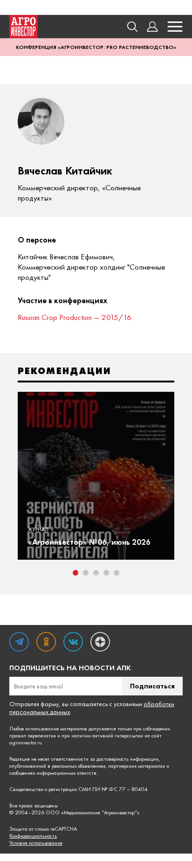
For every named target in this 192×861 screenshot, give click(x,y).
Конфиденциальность (33, 836)
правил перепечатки (32, 735)
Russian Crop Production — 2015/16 (74, 317)
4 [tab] (106, 573)
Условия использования (35, 843)
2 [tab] (86, 573)
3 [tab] (96, 573)
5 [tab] (116, 573)
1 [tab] (75, 573)
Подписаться (152, 686)
